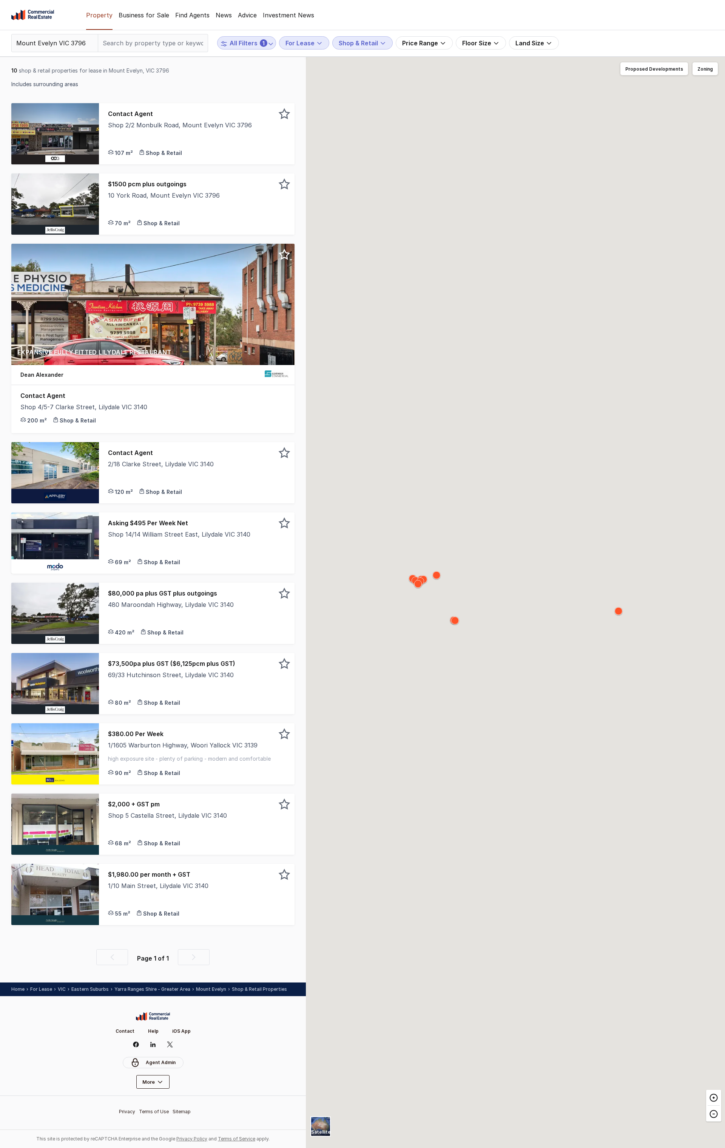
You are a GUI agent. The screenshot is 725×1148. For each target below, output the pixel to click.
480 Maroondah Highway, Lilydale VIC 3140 (171, 604)
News (224, 15)
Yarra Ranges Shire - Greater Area (152, 989)
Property (99, 15)
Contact (125, 1031)
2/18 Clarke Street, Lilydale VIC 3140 (161, 464)
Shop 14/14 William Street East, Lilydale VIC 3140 (179, 534)
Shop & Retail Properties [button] (259, 989)
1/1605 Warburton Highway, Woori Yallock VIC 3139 (183, 745)
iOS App (181, 1031)
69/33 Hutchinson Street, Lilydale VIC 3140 (171, 675)
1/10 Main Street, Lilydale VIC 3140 (158, 886)
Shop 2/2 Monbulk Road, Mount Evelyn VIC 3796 (180, 125)
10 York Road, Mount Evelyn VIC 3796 (164, 195)
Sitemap (182, 1111)
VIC (62, 989)
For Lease (41, 989)
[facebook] (136, 1044)
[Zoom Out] (714, 1113)
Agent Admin (161, 1062)
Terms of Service (236, 1139)
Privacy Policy (191, 1139)
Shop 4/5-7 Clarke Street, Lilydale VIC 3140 (83, 407)
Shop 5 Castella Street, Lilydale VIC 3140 (167, 815)
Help (153, 1031)
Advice (247, 15)
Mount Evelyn (211, 989)
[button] (197, 133)
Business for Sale (144, 15)
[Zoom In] (714, 1098)
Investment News (288, 15)
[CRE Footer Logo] (153, 1016)
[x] (170, 1044)
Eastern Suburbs (90, 989)
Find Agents (192, 15)
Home (18, 989)
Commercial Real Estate (33, 15)
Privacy (127, 1111)
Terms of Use (154, 1111)
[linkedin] (153, 1044)
